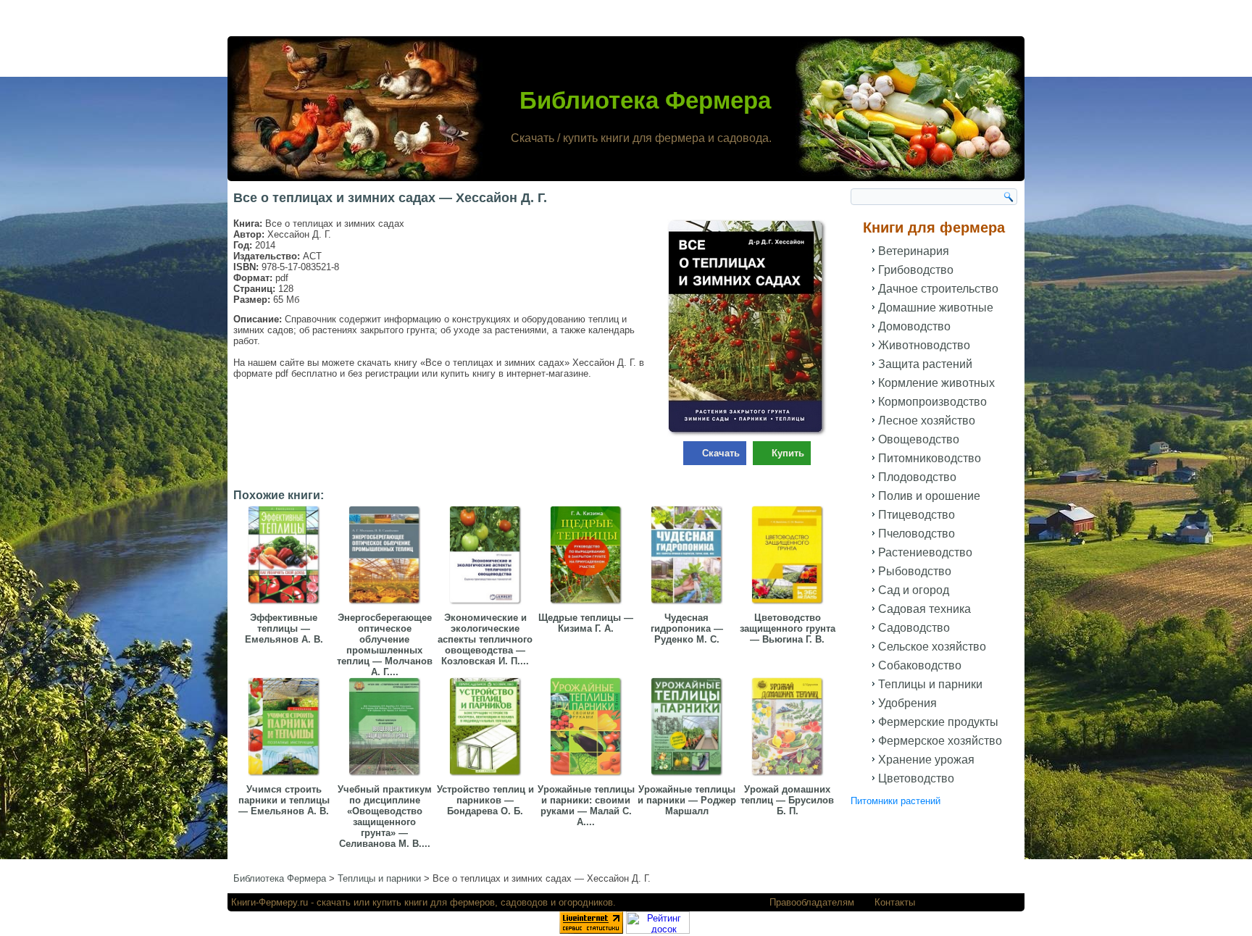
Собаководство (919, 665)
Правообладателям (811, 902)
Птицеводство (916, 515)
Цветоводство (916, 778)
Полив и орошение (929, 496)
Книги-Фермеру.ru (269, 902)
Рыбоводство (914, 571)
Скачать (721, 453)
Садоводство (914, 628)
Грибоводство (915, 270)
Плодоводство (917, 477)
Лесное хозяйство (926, 420)
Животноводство (924, 345)
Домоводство (914, 326)
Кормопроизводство (932, 402)
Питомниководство (929, 458)
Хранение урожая (926, 759)
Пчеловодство (916, 533)
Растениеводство (925, 552)
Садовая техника (924, 609)
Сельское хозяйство (932, 646)
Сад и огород (913, 590)
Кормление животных (936, 383)
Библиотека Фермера (645, 100)
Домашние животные (935, 307)
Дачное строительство (938, 289)
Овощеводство (918, 439)
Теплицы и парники (930, 684)
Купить (788, 453)
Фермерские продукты (938, 722)
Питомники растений (895, 800)
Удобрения (907, 703)
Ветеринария (913, 251)
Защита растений (925, 364)
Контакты (895, 902)
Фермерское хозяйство (940, 741)
